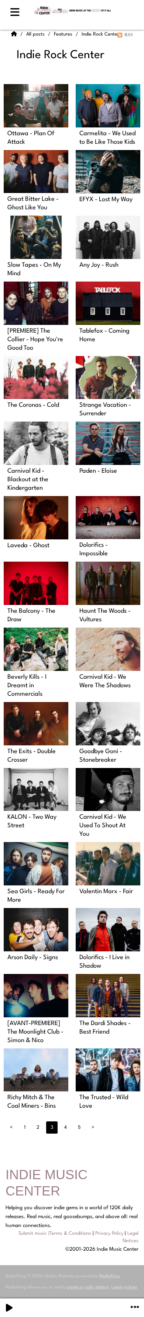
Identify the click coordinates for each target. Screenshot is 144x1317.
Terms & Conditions (70, 1233)
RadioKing (109, 1276)
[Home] (14, 34)
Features (64, 34)
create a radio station (87, 1287)
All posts (36, 34)
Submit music (32, 1233)
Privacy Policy (109, 1233)
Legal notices (124, 1287)
